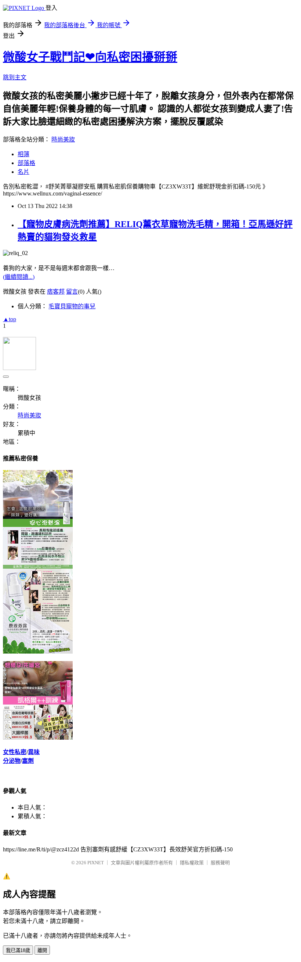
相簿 (23, 154)
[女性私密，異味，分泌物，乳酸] (38, 738)
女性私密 (14, 752)
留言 (72, 291)
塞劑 (28, 761)
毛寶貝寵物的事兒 (71, 306)
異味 (34, 752)
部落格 (26, 163)
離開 (42, 950)
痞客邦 (56, 291)
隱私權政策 (192, 862)
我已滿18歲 (18, 950)
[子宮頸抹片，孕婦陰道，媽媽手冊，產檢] (38, 652)
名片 (23, 172)
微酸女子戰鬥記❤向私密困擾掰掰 (90, 57)
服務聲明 (220, 862)
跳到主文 (14, 77)
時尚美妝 (63, 139)
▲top (9, 319)
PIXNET (95, 862)
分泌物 (12, 761)
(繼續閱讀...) (19, 277)
